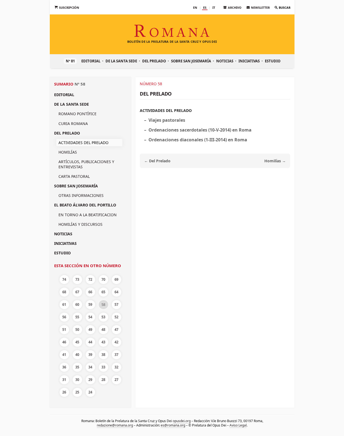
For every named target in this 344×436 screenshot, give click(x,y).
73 (77, 279)
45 (77, 342)
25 (77, 392)
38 (103, 354)
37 (116, 354)
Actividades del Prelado (166, 110)
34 (90, 367)
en (195, 7)
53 (103, 317)
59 (90, 304)
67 (77, 291)
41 (64, 354)
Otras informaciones (81, 195)
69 (116, 279)
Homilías (67, 152)
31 (64, 379)
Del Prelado (154, 61)
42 (116, 342)
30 (77, 379)
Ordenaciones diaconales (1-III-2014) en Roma (197, 140)
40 (77, 354)
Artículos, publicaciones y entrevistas (86, 164)
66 (90, 291)
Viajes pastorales (166, 120)
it (213, 7)
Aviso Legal (238, 425)
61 (64, 304)
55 (77, 317)
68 (64, 291)
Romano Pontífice (77, 113)
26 (64, 392)
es (204, 7)
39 (90, 354)
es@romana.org (173, 425)
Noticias (224, 61)
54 (90, 317)
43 (103, 342)
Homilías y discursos (80, 224)
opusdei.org (181, 421)
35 (77, 367)
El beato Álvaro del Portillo (85, 205)
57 (116, 304)
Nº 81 (70, 61)
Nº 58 (80, 84)
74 (64, 279)
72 (90, 279)
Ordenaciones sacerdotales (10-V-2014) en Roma (200, 130)
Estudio (272, 61)
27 (116, 379)
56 (64, 317)
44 (90, 342)
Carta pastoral (74, 176)
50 (77, 329)
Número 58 (151, 83)
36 (64, 367)
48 (103, 329)
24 (90, 392)
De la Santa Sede (121, 61)
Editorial (90, 61)
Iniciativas (249, 61)
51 (64, 329)
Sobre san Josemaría (191, 61)
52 (116, 317)
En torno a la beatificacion (87, 214)
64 (116, 291)
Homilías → (275, 160)
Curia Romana (73, 123)
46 (64, 342)
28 (103, 379)
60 (77, 304)
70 (103, 279)
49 (90, 329)
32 (116, 367)
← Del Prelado (157, 160)
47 (116, 329)
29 (90, 379)
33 (103, 367)
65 (103, 291)
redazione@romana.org (115, 425)
